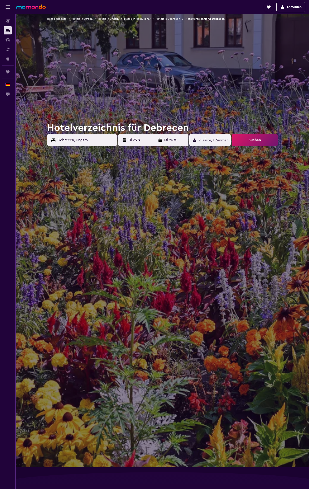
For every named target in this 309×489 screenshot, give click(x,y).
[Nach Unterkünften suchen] (8, 30)
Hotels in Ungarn (108, 18)
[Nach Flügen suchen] (8, 20)
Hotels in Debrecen (168, 18)
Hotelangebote (57, 18)
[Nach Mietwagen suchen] (8, 39)
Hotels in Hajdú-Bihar (137, 18)
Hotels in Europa (82, 18)
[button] (8, 7)
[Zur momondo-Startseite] (31, 7)
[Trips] (8, 71)
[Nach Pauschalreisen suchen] (8, 49)
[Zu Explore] (8, 58)
